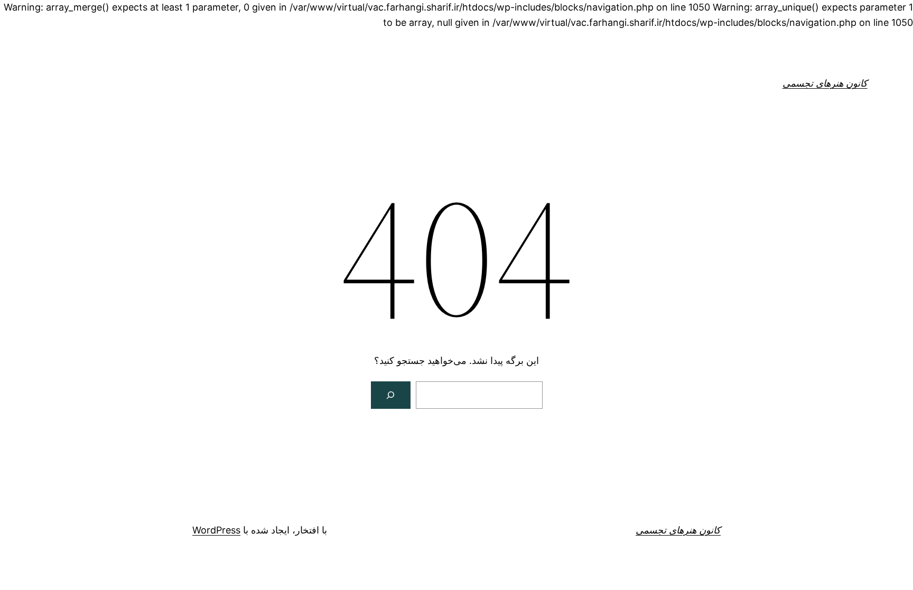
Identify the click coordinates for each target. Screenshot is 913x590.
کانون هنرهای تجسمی (825, 83)
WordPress (216, 530)
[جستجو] (391, 395)
